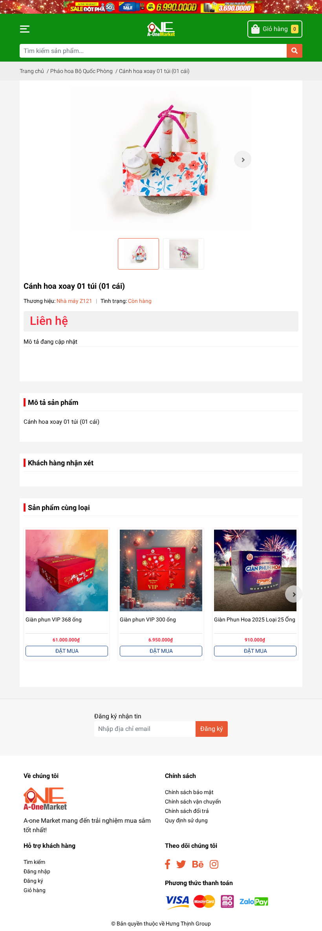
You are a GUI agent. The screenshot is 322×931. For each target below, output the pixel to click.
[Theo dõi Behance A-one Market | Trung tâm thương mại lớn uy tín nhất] (197, 864)
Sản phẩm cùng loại (59, 507)
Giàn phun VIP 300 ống (148, 619)
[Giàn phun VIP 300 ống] (161, 571)
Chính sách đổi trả (187, 811)
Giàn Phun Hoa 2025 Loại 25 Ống (254, 619)
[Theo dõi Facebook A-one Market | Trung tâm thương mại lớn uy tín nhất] (167, 864)
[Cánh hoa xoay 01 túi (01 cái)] (161, 159)
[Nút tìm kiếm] (294, 51)
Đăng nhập (37, 871)
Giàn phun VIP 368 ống (54, 619)
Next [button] (242, 159)
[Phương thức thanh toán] (217, 901)
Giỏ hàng (35, 890)
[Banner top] (161, 6)
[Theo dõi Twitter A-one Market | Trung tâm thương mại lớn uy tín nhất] (181, 864)
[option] (161, 159)
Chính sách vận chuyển (193, 801)
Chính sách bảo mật (189, 792)
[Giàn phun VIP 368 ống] (67, 571)
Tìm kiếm (34, 862)
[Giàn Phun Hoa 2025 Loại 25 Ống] (255, 571)
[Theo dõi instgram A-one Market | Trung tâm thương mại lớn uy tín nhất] (214, 864)
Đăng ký (211, 728)
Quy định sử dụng (186, 820)
